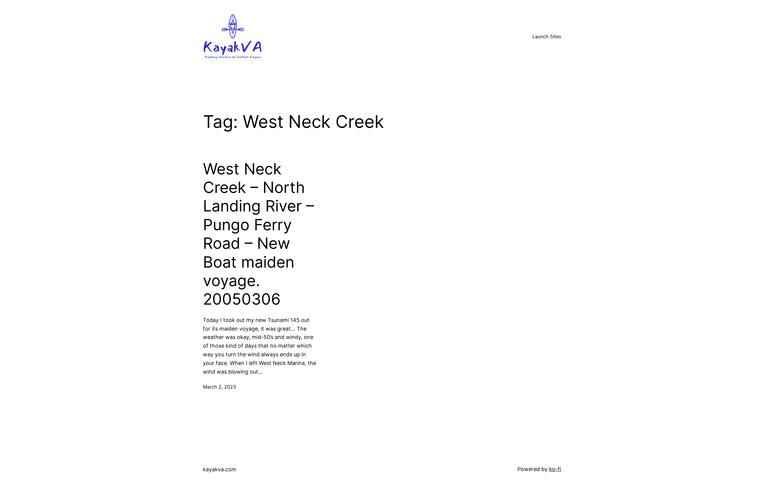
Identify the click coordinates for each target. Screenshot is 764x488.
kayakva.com (219, 469)
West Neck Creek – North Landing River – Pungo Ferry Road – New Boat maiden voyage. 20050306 (258, 234)
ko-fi (555, 469)
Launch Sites (546, 36)
